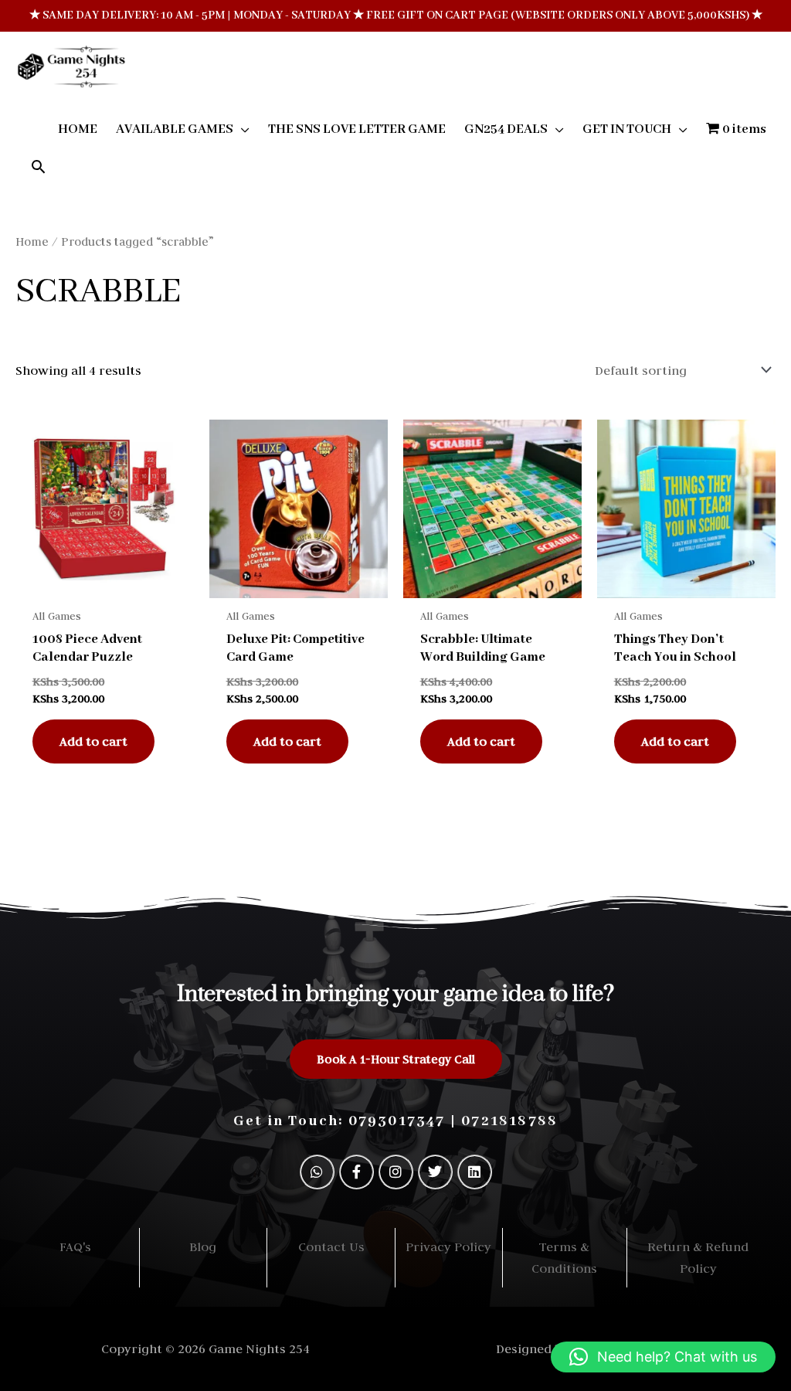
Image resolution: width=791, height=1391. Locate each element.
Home (32, 241)
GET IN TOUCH (626, 129)
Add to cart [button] (93, 741)
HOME (77, 129)
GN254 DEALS (506, 129)
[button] (38, 166)
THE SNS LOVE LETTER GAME (357, 129)
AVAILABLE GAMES (174, 129)
